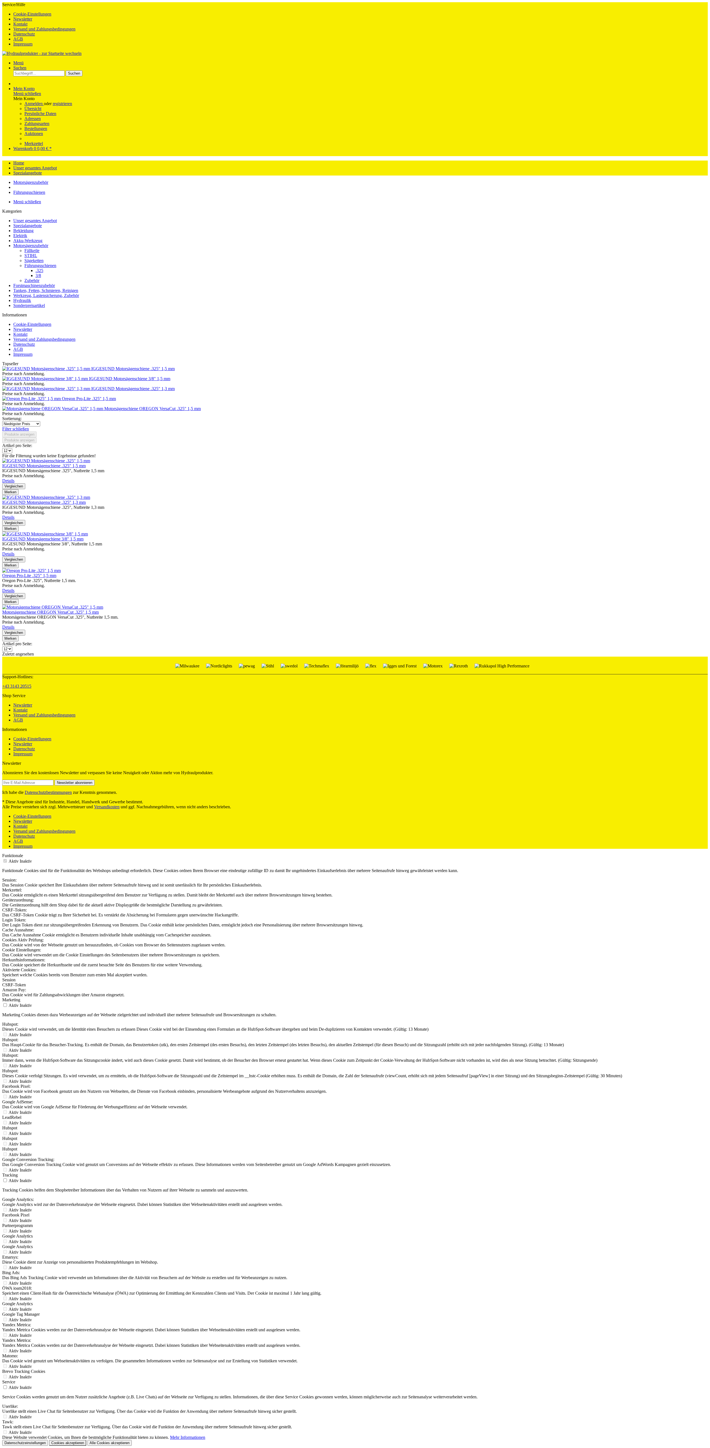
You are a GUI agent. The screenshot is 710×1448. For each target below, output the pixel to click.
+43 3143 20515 (16, 686)
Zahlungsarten (36, 123)
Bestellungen (35, 128)
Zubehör (31, 280)
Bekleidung (23, 230)
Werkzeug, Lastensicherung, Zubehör (46, 295)
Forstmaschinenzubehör (34, 285)
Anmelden (34, 103)
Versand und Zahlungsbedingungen (44, 29)
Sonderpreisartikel (29, 305)
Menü (18, 62)
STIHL (30, 255)
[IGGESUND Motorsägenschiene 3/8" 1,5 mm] (45, 378)
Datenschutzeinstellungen (25, 1443)
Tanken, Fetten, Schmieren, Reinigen (45, 290)
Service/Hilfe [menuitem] (38, 24)
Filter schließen (15, 428)
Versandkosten (107, 806)
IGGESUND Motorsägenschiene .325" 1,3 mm (133, 388)
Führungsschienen (40, 265)
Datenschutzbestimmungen (48, 792)
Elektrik (20, 235)
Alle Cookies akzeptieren (110, 1443)
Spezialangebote (27, 225)
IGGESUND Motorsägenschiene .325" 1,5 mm (133, 368)
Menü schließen (27, 93)
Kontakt (20, 24)
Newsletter (22, 19)
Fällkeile (31, 250)
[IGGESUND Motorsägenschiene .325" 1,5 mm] (46, 368)
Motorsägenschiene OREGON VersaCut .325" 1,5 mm (152, 408)
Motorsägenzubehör (30, 245)
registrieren (62, 103)
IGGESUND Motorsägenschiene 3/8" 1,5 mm (129, 378)
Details (8, 480)
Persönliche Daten (40, 113)
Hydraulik (22, 300)
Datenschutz (24, 34)
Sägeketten (34, 260)
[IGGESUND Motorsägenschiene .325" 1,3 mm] (46, 388)
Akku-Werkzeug (27, 240)
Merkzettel (33, 143)
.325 (39, 270)
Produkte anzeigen (19, 434)
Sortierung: (12, 418)
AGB (18, 39)
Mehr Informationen (187, 1437)
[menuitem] (360, 14)
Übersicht (32, 108)
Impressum (22, 44)
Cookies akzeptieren (67, 1443)
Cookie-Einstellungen (32, 14)
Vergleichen (13, 486)
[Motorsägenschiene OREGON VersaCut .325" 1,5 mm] (53, 408)
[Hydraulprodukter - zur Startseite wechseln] (42, 53)
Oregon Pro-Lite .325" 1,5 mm (89, 398)
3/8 (38, 275)
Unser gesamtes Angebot (35, 220)
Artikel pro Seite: (17, 445)
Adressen (32, 118)
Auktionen (33, 133)
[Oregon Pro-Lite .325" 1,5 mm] (32, 398)
